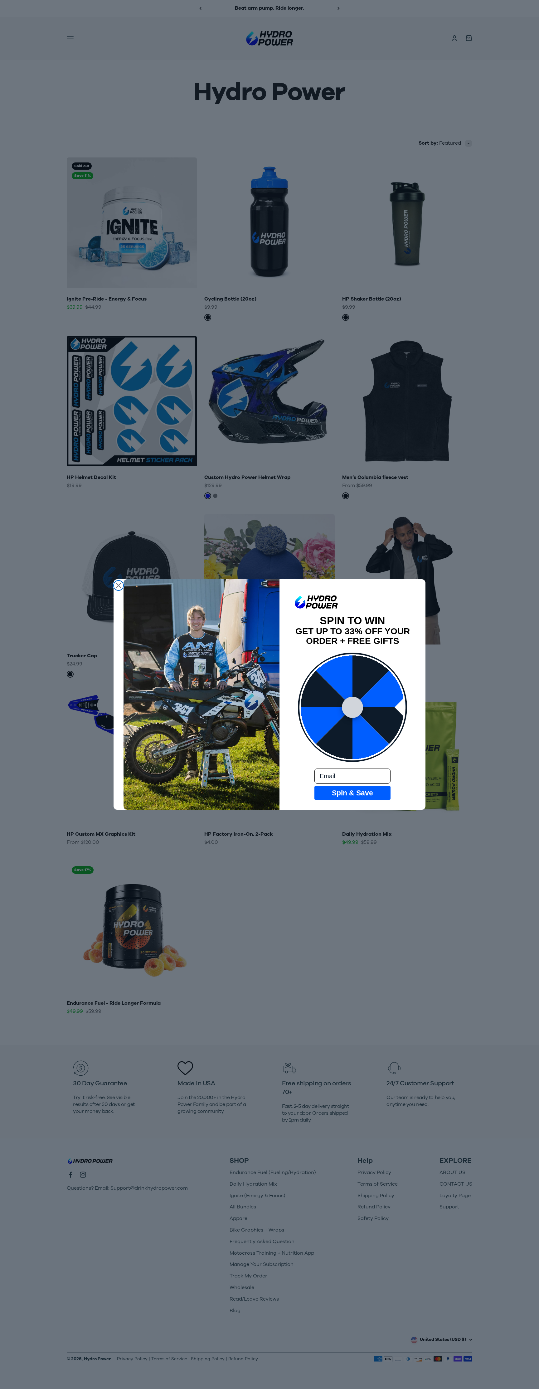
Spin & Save (352, 793)
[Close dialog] (119, 585)
